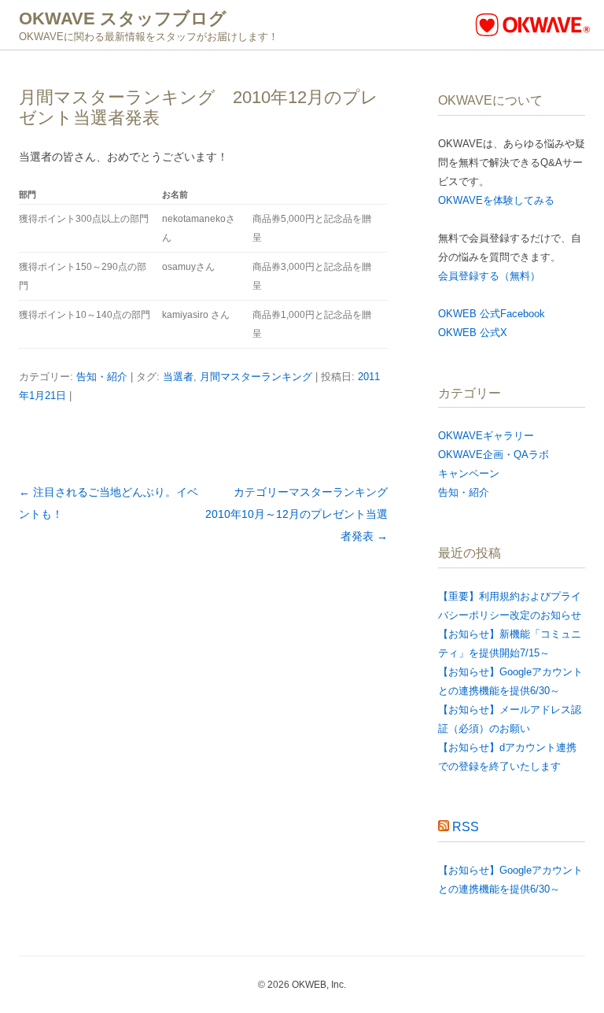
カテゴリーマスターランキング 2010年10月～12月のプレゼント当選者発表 (302, 514)
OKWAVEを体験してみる (496, 200)
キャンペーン (468, 473)
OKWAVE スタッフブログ (122, 18)
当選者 (178, 377)
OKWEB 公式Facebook (491, 314)
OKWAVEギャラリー (486, 436)
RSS (465, 827)
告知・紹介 (101, 377)
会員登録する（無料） (489, 276)
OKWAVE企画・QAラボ (493, 454)
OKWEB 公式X (472, 332)
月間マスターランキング (256, 377)
